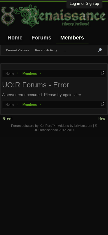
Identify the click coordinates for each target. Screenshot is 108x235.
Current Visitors (17, 50)
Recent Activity (46, 50)
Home (15, 38)
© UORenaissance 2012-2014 (65, 128)
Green (7, 118)
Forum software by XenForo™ (33, 125)
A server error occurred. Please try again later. (42, 94)
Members (72, 38)
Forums (41, 38)
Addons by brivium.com (75, 125)
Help (101, 118)
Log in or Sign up (84, 3)
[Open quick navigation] (102, 72)
